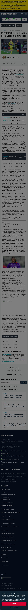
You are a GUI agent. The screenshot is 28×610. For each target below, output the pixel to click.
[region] (14, 600)
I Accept (14, 603)
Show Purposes (14, 607)
